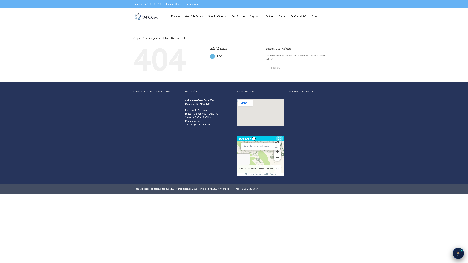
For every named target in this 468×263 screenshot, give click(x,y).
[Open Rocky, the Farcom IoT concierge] (458, 253)
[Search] (334, 16)
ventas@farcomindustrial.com (183, 4)
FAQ (219, 56)
